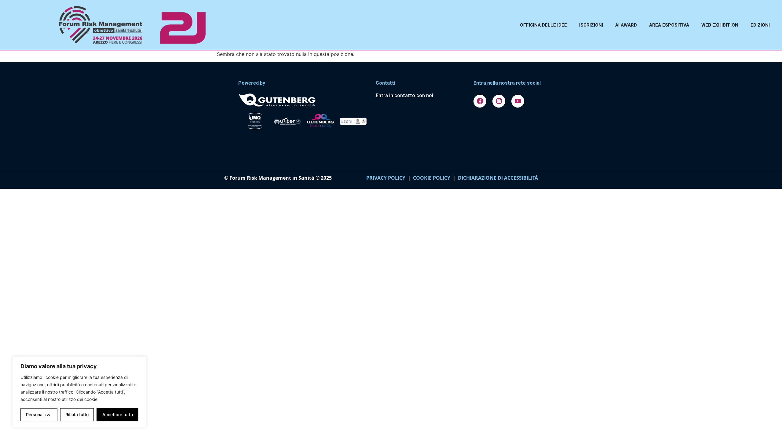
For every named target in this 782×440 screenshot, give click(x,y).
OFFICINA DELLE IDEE (543, 25)
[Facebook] (479, 101)
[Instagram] (498, 101)
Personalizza (39, 414)
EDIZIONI (760, 25)
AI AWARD (626, 25)
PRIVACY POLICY (385, 177)
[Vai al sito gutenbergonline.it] (304, 100)
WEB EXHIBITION (719, 25)
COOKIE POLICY (431, 177)
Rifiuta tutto (77, 414)
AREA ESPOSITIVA (669, 25)
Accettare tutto (117, 414)
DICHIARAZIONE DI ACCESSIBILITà (496, 177)
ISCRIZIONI (591, 25)
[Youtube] (517, 101)
